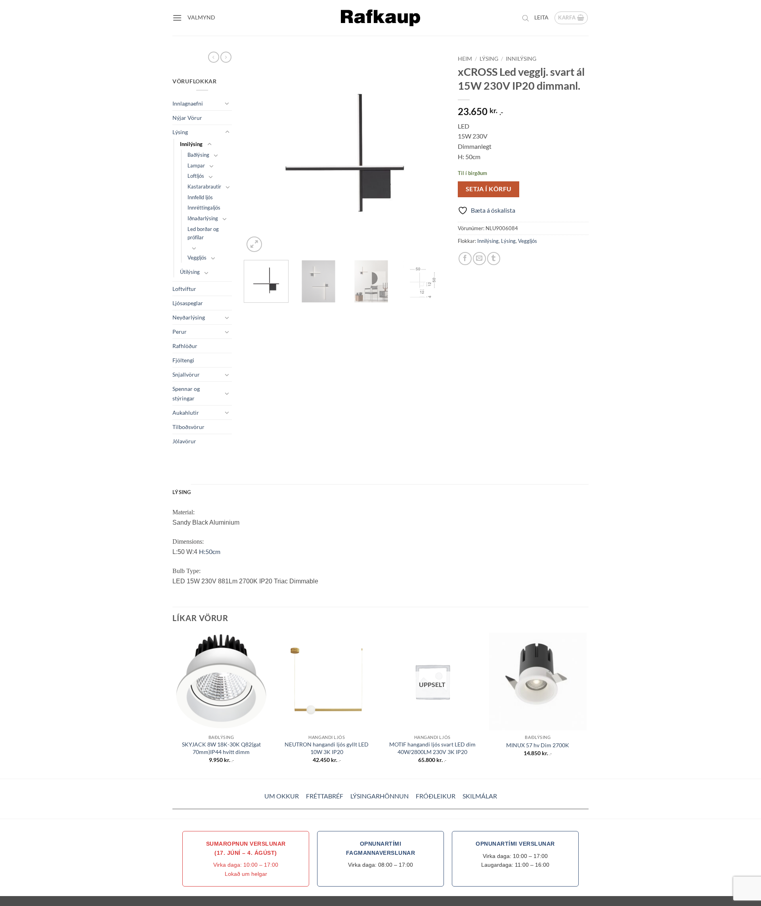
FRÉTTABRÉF (324, 796)
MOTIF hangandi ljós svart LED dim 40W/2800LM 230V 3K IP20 (432, 748)
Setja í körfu (489, 188)
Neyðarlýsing (188, 317)
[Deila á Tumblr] (493, 258)
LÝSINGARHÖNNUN (379, 796)
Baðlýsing (198, 155)
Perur (179, 331)
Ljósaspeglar (187, 303)
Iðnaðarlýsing (202, 218)
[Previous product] (225, 57)
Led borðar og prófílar (203, 233)
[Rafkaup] (380, 18)
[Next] (432, 153)
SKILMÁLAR (480, 796)
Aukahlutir (185, 412)
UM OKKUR (281, 796)
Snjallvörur (186, 374)
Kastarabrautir (204, 186)
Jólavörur (184, 441)
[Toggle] (227, 103)
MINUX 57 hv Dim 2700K (537, 745)
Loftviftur (184, 288)
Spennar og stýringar (186, 393)
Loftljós (195, 176)
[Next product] (213, 57)
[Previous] (257, 153)
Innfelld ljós (200, 197)
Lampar (196, 165)
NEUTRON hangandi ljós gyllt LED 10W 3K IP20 (327, 748)
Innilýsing (191, 144)
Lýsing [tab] (181, 492)
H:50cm (209, 551)
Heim (465, 59)
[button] (177, 17)
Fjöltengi (183, 360)
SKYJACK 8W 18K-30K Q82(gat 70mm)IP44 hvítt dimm (221, 748)
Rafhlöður (184, 345)
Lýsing (180, 132)
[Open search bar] (525, 18)
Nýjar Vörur (187, 117)
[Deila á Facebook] (465, 258)
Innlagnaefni (187, 103)
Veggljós (197, 257)
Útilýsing (190, 272)
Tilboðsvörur (188, 426)
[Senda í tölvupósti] (479, 258)
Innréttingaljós (203, 207)
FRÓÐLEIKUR (435, 796)
